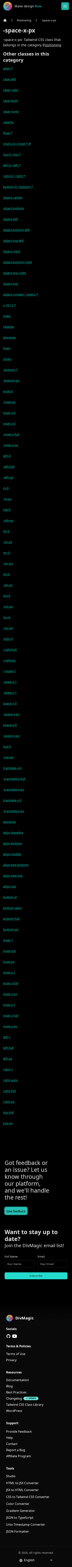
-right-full (10, 650)
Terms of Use (15, 1354)
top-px (7, 1123)
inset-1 (8, 940)
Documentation (17, 1380)
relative (8, 327)
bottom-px (10, 929)
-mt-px (7, 585)
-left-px (8, 477)
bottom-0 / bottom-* (18, 187)
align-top (9, 886)
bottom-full (11, 919)
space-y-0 (10, 725)
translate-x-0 (12, 768)
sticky (7, 359)
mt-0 (6, 574)
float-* (7, 133)
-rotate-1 (9, 671)
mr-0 (6, 553)
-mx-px (8, 606)
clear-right (10, 90)
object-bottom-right (17, 262)
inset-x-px (10, 994)
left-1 (7, 1037)
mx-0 (6, 596)
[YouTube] (14, 1336)
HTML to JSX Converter (22, 1483)
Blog (9, 1386)
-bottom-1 (10, 370)
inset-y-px (10, 1026)
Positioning (24, 20)
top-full (8, 1112)
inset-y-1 (9, 1005)
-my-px (8, 628)
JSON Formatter (17, 1531)
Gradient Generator (20, 1511)
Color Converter (17, 1504)
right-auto (10, 1080)
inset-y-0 (9, 423)
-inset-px (9, 402)
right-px (9, 1102)
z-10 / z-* (9, 305)
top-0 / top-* (12, 154)
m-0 (6, 488)
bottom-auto (12, 908)
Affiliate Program (18, 1456)
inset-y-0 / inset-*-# (17, 144)
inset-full (9, 951)
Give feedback (16, 1211)
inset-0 (8, 391)
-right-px (9, 660)
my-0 (6, 617)
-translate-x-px (13, 789)
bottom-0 (10, 897)
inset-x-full (10, 983)
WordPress (14, 1411)
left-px (7, 1059)
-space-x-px (48, 20)
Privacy (11, 1360)
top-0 (7, 746)
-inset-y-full (11, 434)
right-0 (8, 639)
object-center (12, 197)
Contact (11, 1444)
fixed (6, 348)
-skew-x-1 (10, 682)
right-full (9, 1091)
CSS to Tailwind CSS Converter (28, 1497)
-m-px (7, 499)
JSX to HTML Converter (22, 1490)
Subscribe (36, 1276)
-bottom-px (11, 380)
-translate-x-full (14, 779)
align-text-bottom (16, 865)
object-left (10, 219)
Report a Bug (15, 1450)
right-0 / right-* (14, 176)
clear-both (10, 101)
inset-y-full (10, 1015)
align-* (8, 68)
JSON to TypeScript (19, 1517)
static (7, 316)
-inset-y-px (10, 445)
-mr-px (8, 563)
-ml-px (7, 542)
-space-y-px (11, 736)
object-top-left (13, 241)
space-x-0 (10, 703)
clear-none (11, 111)
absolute (9, 337)
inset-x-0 (9, 413)
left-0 (7, 456)
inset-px (9, 962)
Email (41, 1256)
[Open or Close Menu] (65, 6)
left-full (8, 1048)
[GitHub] (8, 1336)
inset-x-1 (9, 972)
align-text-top (13, 876)
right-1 (8, 1069)
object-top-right (14, 273)
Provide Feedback (19, 1431)
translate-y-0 (12, 800)
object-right (11, 251)
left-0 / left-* (12, 165)
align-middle (12, 854)
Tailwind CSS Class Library (24, 1404)
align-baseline (13, 832)
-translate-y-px (13, 811)
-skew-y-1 (10, 693)
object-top (10, 284)
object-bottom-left (16, 230)
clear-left (9, 79)
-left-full (8, 467)
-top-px (8, 757)
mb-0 (7, 510)
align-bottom (12, 843)
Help (9, 1438)
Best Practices (16, 1392)
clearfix (8, 122)
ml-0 (6, 531)
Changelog (14, 1398)
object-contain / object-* (20, 294)
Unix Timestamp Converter (25, 1524)
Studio (11, 1476)
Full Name (11, 1256)
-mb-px (8, 520)
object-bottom (13, 208)
